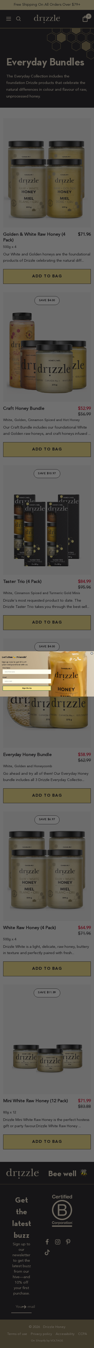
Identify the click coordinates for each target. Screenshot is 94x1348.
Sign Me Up (27, 688)
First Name (6, 668)
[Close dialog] (92, 653)
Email (5, 677)
